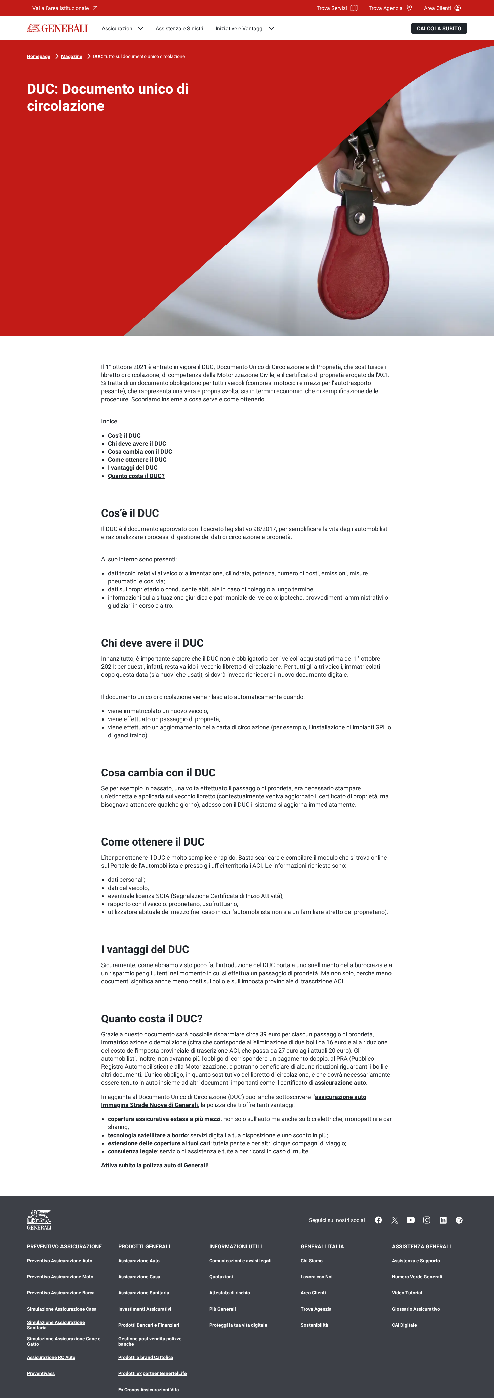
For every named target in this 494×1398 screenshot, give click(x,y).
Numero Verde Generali (417, 1276)
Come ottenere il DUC (137, 459)
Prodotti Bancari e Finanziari (148, 1325)
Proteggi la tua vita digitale (238, 1325)
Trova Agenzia (386, 8)
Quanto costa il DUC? (136, 475)
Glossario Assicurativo (416, 1309)
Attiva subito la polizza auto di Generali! (155, 1165)
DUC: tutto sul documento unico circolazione (139, 56)
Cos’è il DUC (124, 435)
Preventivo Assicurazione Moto (60, 1276)
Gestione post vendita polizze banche (150, 1341)
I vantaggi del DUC (133, 467)
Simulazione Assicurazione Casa (62, 1309)
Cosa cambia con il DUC (140, 451)
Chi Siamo (312, 1260)
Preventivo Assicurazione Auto (59, 1260)
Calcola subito (439, 28)
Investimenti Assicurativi (144, 1309)
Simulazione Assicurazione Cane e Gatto (64, 1341)
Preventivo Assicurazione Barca (61, 1293)
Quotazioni (221, 1276)
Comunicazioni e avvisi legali (240, 1260)
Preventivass (41, 1373)
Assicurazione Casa (139, 1276)
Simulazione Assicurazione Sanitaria (56, 1325)
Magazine (71, 56)
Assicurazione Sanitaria (143, 1293)
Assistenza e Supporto (416, 1260)
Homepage (38, 56)
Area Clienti (437, 8)
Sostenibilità (314, 1325)
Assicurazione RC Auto (51, 1357)
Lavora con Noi (317, 1276)
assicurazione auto (340, 1082)
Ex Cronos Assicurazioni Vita (148, 1389)
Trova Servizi (332, 8)
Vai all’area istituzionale (60, 8)
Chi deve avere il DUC (137, 443)
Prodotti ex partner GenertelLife (152, 1373)
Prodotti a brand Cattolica (145, 1357)
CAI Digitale (404, 1325)
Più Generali (222, 1309)
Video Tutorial (407, 1293)
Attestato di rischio (229, 1293)
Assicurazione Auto (139, 1260)
